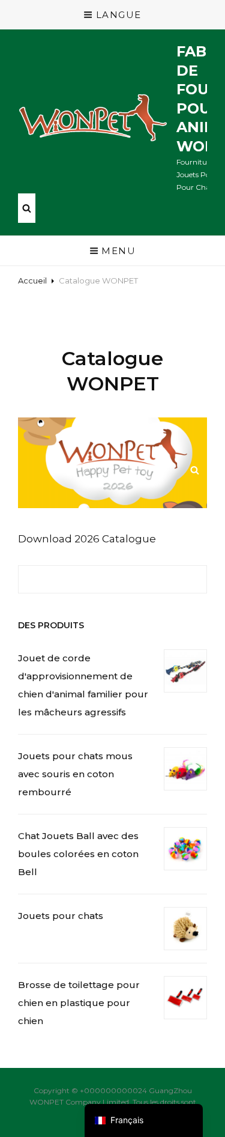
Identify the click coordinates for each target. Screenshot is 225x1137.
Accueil (32, 280)
